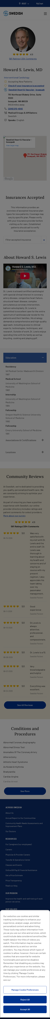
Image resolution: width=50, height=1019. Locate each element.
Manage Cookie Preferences (25, 989)
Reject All (25, 999)
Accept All (25, 1009)
